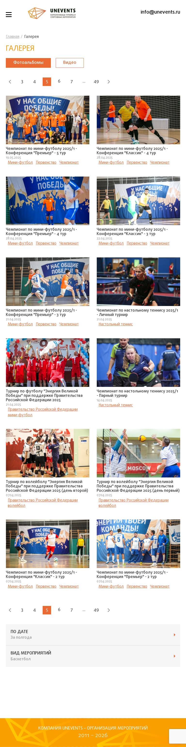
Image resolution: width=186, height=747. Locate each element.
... (84, 81)
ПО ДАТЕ (21, 635)
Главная (12, 37)
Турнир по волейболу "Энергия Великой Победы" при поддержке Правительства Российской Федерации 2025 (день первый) (138, 486)
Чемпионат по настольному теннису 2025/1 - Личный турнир (137, 313)
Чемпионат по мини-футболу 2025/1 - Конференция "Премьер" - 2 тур (132, 575)
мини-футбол (20, 415)
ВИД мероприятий (31, 656)
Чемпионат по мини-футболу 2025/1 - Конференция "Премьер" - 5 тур (41, 151)
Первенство (46, 163)
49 (96, 81)
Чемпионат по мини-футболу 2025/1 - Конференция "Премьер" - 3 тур (41, 313)
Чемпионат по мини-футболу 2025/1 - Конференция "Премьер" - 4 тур (41, 232)
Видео (69, 62)
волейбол (16, 506)
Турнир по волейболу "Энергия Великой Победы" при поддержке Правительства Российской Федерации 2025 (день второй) (47, 486)
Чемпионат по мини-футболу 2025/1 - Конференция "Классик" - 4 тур (132, 151)
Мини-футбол (20, 163)
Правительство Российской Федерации (43, 410)
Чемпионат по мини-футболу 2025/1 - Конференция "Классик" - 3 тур (132, 232)
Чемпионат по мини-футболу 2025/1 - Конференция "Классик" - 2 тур (41, 575)
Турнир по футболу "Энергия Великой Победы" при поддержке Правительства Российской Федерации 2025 (44, 396)
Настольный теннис (116, 324)
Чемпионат (69, 163)
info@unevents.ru (160, 12)
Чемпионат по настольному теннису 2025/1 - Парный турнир (137, 394)
